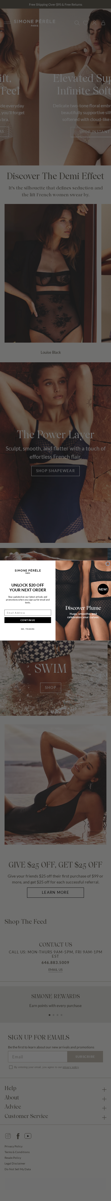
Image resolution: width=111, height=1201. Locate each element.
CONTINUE (27, 619)
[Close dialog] (107, 563)
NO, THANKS (28, 629)
